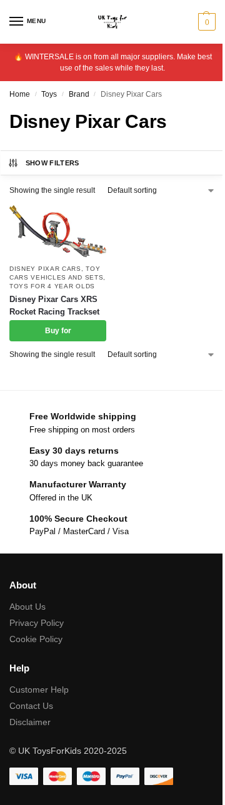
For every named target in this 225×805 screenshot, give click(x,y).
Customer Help (39, 690)
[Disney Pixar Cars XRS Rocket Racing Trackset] (57, 231)
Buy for (58, 330)
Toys (49, 94)
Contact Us (31, 706)
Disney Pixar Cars (45, 268)
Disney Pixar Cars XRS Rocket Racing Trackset (54, 305)
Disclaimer (30, 722)
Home (19, 94)
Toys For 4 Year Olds (52, 286)
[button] (205, 22)
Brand (79, 94)
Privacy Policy (36, 623)
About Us (27, 607)
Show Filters (52, 163)
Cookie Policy (35, 639)
